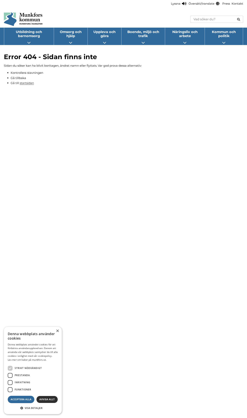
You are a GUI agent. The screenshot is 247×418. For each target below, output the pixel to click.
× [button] (57, 331)
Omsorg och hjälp (71, 34)
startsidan (27, 83)
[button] (33, 408)
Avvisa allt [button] (47, 399)
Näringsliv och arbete (185, 34)
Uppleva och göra (104, 34)
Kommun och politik (224, 34)
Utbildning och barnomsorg (29, 34)
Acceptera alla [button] (21, 399)
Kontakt (237, 3)
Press (226, 3)
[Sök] (238, 19)
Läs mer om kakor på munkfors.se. (27, 359)
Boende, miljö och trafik (143, 34)
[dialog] (33, 370)
